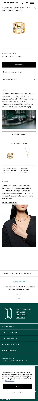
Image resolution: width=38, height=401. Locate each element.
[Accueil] (8, 313)
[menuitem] (27, 3)
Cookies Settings (17, 392)
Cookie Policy (10, 381)
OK (17, 386)
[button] (19, 298)
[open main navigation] (32, 3)
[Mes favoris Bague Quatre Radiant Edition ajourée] (35, 7)
